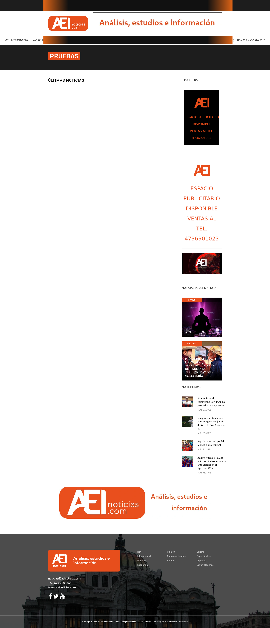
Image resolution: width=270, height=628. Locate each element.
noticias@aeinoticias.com (64, 578)
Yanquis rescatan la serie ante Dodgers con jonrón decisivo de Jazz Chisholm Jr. (211, 423)
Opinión (171, 552)
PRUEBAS (64, 56)
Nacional (38, 40)
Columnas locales (176, 556)
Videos (170, 560)
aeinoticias (131, 622)
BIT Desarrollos (144, 622)
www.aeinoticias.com (62, 587)
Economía (142, 565)
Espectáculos (204, 556)
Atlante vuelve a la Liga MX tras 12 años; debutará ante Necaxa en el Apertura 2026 (212, 463)
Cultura (200, 552)
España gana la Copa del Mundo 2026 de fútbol (211, 443)
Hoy (7, 40)
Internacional (20, 40)
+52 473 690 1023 (60, 582)
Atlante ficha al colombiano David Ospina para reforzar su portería (211, 402)
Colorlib (184, 622)
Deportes (201, 560)
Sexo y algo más (205, 565)
